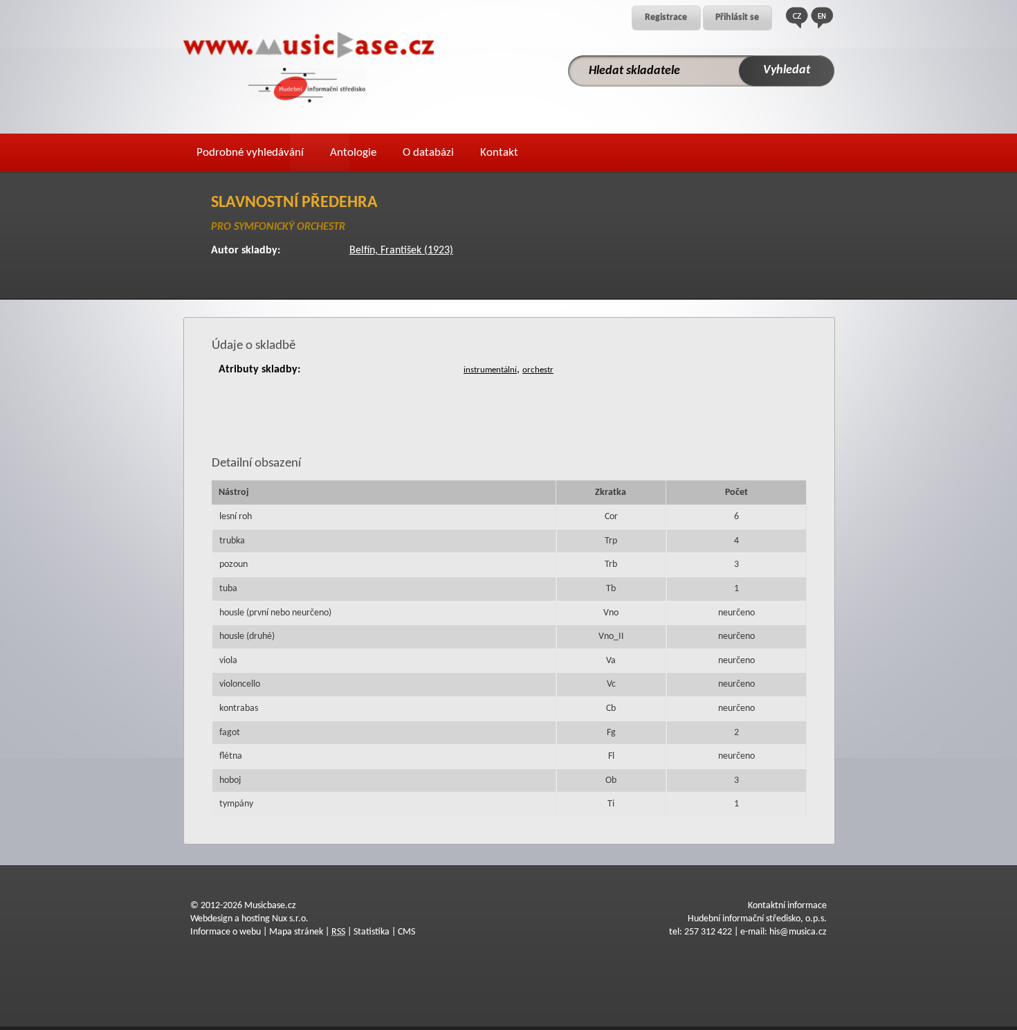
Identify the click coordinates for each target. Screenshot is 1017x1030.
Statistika (372, 932)
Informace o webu (225, 932)
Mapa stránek (296, 932)
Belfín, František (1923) (401, 250)
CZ (797, 17)
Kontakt (499, 153)
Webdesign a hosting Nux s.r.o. (249, 919)
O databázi (428, 153)
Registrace (666, 17)
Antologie (353, 153)
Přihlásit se (737, 17)
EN (822, 17)
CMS (406, 932)
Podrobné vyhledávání (250, 153)
